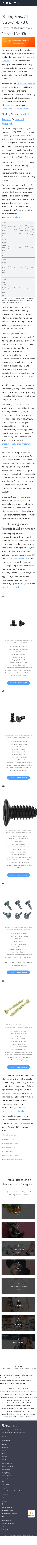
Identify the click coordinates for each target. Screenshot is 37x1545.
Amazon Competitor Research (11, 1491)
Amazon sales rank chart (16, 558)
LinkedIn (33, 1369)
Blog (3, 1504)
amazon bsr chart (12, 217)
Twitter (3, 1369)
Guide (3, 1498)
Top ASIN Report (7, 1507)
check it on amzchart (18, 683)
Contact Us (5, 1479)
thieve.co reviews (14, 587)
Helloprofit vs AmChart (9, 1135)
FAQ (3, 1482)
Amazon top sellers (21, 1123)
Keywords (5, 1447)
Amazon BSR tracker (8, 1139)
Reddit (9, 1369)
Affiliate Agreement (8, 1466)
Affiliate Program (7, 1463)
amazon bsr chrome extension (15, 108)
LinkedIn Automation (8, 1523)
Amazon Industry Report (9, 1513)
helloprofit (8, 447)
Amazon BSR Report (8, 1510)
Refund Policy (6, 1470)
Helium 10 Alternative (8, 1485)
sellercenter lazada (15, 1111)
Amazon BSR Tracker (11, 1093)
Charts (4, 1450)
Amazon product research (10, 1143)
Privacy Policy (6, 1473)
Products (4, 1444)
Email (21, 1369)
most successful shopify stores (16, 444)
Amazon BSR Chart (18, 511)
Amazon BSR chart (7, 1151)
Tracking (4, 1457)
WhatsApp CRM (6, 1520)
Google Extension (7, 1488)
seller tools (30, 376)
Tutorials (4, 1501)
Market (4, 1453)
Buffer (27, 1369)
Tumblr (15, 1369)
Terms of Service (7, 1476)
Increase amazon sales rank (10, 1155)
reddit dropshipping (16, 1160)
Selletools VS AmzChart (9, 1147)
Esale (3, 1526)
